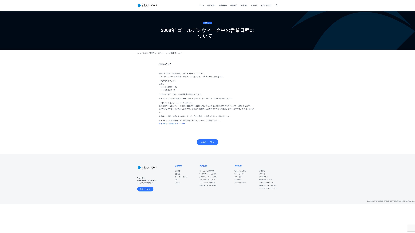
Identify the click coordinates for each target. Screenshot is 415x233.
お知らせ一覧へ (207, 142)
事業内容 (203, 166)
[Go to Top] (410, 220)
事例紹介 (238, 166)
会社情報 (178, 166)
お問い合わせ (145, 189)
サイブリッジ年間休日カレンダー (172, 123)
